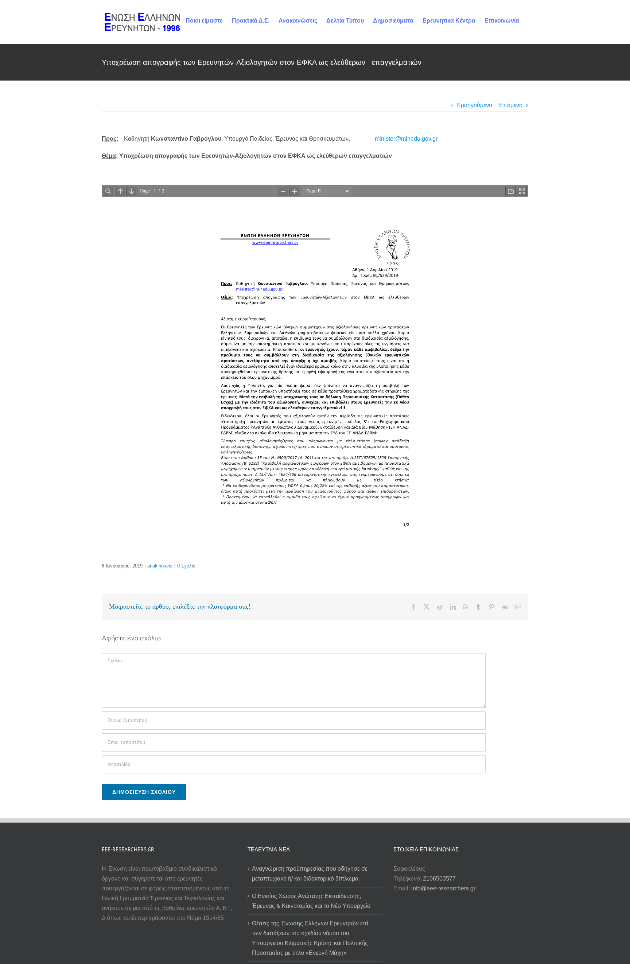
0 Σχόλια (186, 566)
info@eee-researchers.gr (443, 888)
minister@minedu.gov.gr (406, 139)
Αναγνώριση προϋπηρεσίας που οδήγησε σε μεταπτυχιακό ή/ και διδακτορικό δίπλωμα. (310, 874)
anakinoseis (159, 566)
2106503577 (439, 878)
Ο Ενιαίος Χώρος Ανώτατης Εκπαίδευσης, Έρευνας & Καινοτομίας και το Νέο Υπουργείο (311, 901)
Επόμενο (510, 105)
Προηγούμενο (474, 105)
